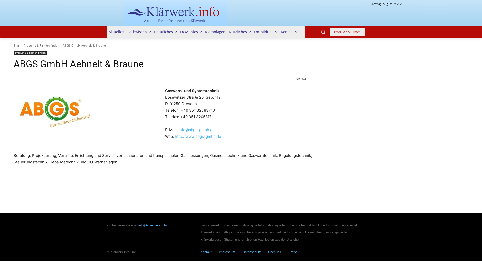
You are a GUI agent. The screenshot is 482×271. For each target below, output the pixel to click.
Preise (293, 252)
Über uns (274, 252)
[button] (323, 32)
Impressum (227, 252)
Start (17, 45)
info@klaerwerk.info (152, 225)
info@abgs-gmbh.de (196, 129)
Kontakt (206, 252)
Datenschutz (252, 252)
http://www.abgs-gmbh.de (198, 136)
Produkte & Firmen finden (41, 45)
